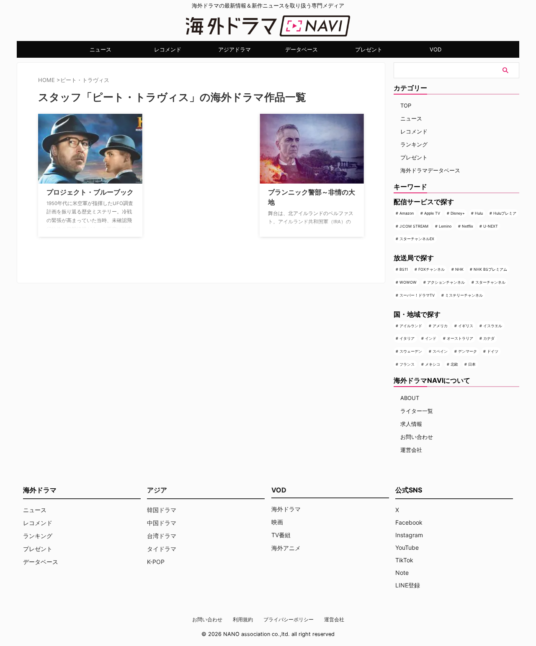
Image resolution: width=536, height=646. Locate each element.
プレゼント (368, 49)
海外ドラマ (286, 509)
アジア (157, 490)
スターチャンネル (490, 282)
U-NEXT (490, 226)
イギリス (465, 325)
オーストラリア (460, 338)
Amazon (406, 213)
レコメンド (167, 49)
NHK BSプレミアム (490, 269)
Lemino (445, 226)
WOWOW (408, 282)
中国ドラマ (161, 522)
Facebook (409, 522)
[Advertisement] (191, 166)
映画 (277, 522)
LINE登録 (407, 585)
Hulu (479, 213)
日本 (472, 364)
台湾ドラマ (161, 535)
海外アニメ (286, 547)
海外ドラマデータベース (430, 170)
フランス (407, 364)
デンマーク (467, 351)
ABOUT (409, 398)
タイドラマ (161, 548)
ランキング (414, 144)
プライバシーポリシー (288, 619)
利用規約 (243, 619)
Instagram (409, 534)
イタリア (407, 338)
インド (430, 338)
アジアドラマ (234, 49)
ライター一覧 (416, 411)
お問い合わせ (416, 436)
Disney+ (458, 213)
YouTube (407, 547)
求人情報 (411, 423)
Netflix (467, 226)
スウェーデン (410, 351)
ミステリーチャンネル (464, 295)
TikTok (404, 560)
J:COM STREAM (413, 226)
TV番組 (281, 534)
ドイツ (492, 351)
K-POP (156, 561)
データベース (301, 49)
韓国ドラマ (161, 509)
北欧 (454, 364)
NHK (459, 269)
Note (402, 572)
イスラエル (492, 325)
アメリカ (440, 325)
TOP (405, 105)
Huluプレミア (504, 213)
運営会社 (411, 449)
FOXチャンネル (431, 269)
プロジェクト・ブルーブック (90, 192)
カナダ (489, 338)
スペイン (440, 351)
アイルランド (410, 325)
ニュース (100, 49)
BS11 (403, 269)
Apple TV (432, 213)
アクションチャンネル (446, 282)
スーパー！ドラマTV (417, 295)
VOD (435, 49)
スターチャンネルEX (416, 238)
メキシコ (432, 364)
